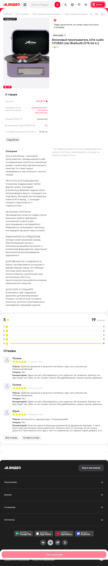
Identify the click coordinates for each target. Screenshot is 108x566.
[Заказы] (72, 4)
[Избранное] (79, 4)
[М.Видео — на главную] (11, 4)
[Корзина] (85, 4)
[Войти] (65, 4)
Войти (99, 4)
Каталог (25, 4)
